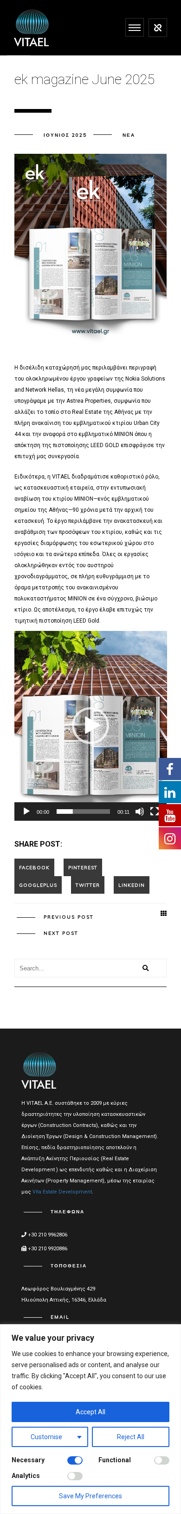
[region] (90, 1419)
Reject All (130, 1437)
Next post (61, 933)
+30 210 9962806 (46, 1235)
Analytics (26, 1475)
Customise (46, 1437)
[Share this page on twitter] (87, 885)
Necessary (28, 1460)
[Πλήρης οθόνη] (154, 811)
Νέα (129, 135)
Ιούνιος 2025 (65, 135)
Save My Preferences (90, 1496)
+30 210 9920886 (46, 1249)
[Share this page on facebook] (34, 867)
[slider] (83, 811)
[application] (90, 726)
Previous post (69, 917)
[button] (90, 725)
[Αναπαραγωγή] (26, 811)
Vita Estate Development (62, 1192)
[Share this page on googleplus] (38, 885)
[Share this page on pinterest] (83, 867)
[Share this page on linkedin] (131, 885)
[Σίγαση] (139, 811)
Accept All (90, 1412)
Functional (114, 1460)
